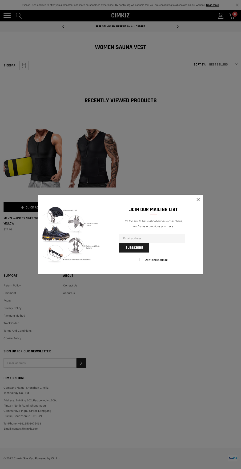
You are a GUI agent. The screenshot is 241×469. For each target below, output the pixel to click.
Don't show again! (156, 259)
